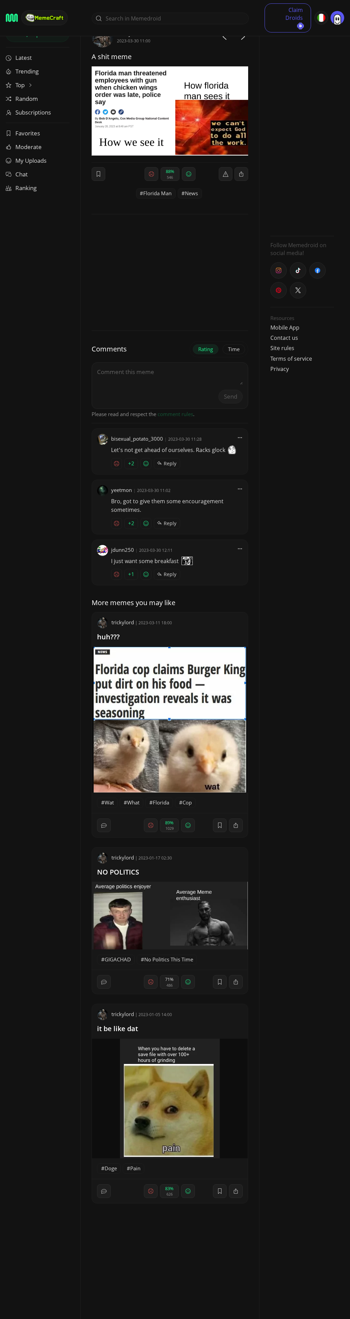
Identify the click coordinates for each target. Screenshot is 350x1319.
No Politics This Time (168, 959)
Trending (27, 71)
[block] (241, 174)
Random (26, 99)
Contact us (284, 338)
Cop (187, 802)
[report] (225, 174)
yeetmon (121, 490)
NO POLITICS (118, 872)
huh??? (108, 636)
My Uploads (30, 160)
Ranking (26, 188)
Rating (205, 349)
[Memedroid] (12, 18)
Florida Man (157, 193)
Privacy (279, 369)
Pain (135, 1168)
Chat (21, 174)
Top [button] (20, 85)
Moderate (28, 147)
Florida (161, 802)
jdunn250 (122, 549)
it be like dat (117, 1028)
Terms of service (291, 358)
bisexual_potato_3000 (137, 438)
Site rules (282, 348)
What (133, 802)
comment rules (175, 414)
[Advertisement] (302, 128)
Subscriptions (33, 112)
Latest (23, 58)
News (191, 193)
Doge (111, 1168)
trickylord (122, 622)
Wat (109, 802)
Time (234, 349)
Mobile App (284, 327)
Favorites (27, 133)
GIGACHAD (118, 959)
